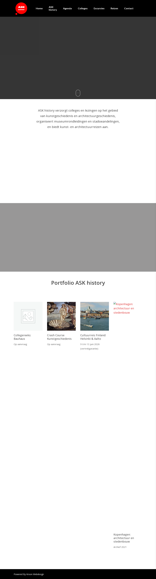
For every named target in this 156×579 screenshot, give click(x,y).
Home (39, 8)
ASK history (53, 8)
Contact (128, 8)
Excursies (99, 8)
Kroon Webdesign (35, 574)
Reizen (114, 8)
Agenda (67, 8)
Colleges (83, 8)
